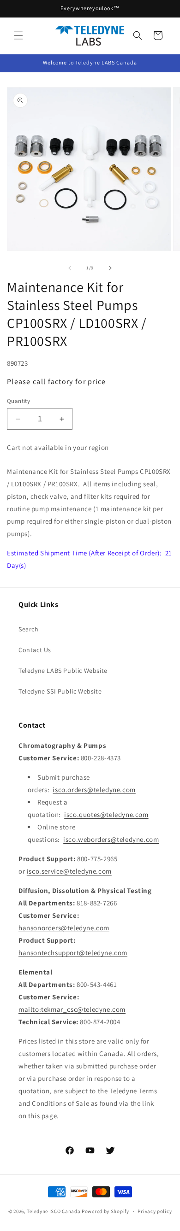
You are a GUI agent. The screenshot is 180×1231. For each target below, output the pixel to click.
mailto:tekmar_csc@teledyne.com (72, 1009)
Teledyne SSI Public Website (60, 691)
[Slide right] (110, 268)
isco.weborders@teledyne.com (111, 839)
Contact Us (34, 650)
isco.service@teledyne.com (69, 871)
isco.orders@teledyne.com (94, 789)
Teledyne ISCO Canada (53, 1211)
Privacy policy (155, 1211)
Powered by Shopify (105, 1211)
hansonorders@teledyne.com (63, 927)
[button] (18, 35)
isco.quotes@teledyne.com (106, 814)
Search (28, 629)
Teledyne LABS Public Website (63, 670)
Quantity (18, 401)
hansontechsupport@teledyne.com (72, 952)
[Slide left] (70, 268)
